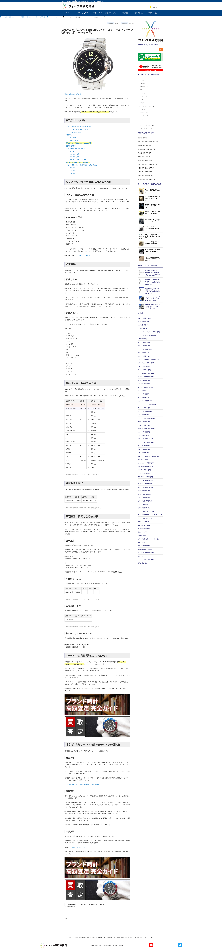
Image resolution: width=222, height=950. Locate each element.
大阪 (148, 164)
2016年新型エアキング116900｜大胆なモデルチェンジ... (152, 250)
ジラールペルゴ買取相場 (145, 387)
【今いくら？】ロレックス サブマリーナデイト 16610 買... (152, 227)
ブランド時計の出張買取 (145, 497)
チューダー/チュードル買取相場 (147, 404)
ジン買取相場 (142, 390)
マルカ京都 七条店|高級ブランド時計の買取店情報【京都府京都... (152, 236)
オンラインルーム (147, 937)
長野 (147, 153)
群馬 (150, 145)
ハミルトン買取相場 (144, 425)
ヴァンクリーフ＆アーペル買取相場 (148, 335)
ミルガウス (142, 99)
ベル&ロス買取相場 (144, 459)
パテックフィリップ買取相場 (146, 418)
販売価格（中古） (75, 157)
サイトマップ (129, 937)
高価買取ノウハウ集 (144, 525)
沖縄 (154, 179)
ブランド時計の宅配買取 (145, 501)
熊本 (144, 179)
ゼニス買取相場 (143, 397)
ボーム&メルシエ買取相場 (146, 463)
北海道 (145, 138)
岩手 (146, 141)
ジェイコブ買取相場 (144, 370)
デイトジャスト (143, 103)
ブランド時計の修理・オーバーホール (148, 539)
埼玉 (151, 149)
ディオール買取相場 (144, 407)
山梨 (144, 153)
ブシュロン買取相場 (144, 435)
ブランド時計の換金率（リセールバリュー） (150, 514)
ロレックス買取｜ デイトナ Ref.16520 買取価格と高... (152, 242)
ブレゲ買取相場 (143, 452)
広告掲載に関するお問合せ (115, 937)
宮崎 (147, 179)
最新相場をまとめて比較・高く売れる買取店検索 (89, 1)
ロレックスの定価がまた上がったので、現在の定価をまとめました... (152, 258)
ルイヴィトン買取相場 (145, 483)
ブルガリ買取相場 (144, 449)
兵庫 (151, 164)
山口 (148, 168)
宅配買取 (72, 170)
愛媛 (146, 171)
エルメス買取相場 (144, 345)
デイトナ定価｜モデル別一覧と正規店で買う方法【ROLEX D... (152, 198)
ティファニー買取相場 (145, 411)
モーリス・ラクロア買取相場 (146, 559)
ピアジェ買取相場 (144, 432)
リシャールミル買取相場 (145, 480)
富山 (143, 156)
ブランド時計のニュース (145, 518)
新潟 (150, 153)
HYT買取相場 (142, 338)
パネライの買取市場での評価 (79, 129)
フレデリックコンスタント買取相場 (148, 456)
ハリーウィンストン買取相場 (146, 428)
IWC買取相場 (142, 328)
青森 (143, 141)
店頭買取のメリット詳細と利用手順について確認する (84, 784)
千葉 (154, 149)
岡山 (146, 168)
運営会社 (138, 937)
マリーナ (68, 918)
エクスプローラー (144, 86)
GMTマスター (143, 90)
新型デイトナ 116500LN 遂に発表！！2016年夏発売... (152, 212)
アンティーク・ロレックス (146, 125)
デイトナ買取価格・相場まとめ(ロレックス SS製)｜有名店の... (152, 191)
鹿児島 (150, 179)
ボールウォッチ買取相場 (145, 466)
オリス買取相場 (143, 352)
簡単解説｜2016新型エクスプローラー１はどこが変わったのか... (152, 206)
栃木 (147, 145)
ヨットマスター (143, 112)
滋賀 (143, 164)
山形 (154, 141)
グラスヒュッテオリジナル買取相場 (148, 359)
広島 (143, 168)
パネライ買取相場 (144, 421)
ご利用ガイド (156, 7)
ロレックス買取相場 (144, 318)
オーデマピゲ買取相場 (145, 349)
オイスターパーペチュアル (146, 106)
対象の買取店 (74, 140)
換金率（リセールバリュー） (79, 159)
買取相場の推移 (71, 146)
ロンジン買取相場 (144, 490)
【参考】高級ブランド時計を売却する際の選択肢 (81, 165)
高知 (151, 171)
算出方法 (72, 151)
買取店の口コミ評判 (144, 545)
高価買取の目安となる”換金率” (75, 148)
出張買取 (72, 173)
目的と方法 (73, 137)
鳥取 (151, 168)
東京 (144, 149)
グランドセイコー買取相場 (146, 363)
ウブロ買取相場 (143, 325)
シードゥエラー (143, 93)
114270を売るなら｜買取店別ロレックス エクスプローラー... (152, 221)
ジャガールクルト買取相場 (146, 376)
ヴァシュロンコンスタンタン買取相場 (149, 332)
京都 (146, 164)
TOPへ (71, 937)
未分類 (140, 556)
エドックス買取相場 (144, 342)
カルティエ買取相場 (144, 356)
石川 (146, 156)
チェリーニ (142, 122)
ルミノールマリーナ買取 (83, 255)
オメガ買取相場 (143, 321)
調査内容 (69, 135)
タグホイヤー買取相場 (145, 401)
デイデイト (142, 119)
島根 (154, 168)
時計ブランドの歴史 (144, 521)
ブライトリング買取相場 (145, 439)
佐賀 (146, 175)
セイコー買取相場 (143, 394)
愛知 (148, 160)
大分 (151, 175)
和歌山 (157, 164)
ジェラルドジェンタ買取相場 (146, 373)
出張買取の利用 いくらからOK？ (80, 847)
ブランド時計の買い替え (145, 508)
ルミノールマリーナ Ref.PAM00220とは (78, 126)
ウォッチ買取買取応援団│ (69, 1)
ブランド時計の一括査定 (145, 504)
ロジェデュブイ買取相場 (145, 487)
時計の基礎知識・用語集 (145, 549)
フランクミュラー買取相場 (146, 442)
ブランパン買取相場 (144, 445)
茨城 (144, 145)
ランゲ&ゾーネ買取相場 (145, 477)
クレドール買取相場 (144, 366)
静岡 (143, 160)
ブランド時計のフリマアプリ (146, 511)
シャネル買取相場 (144, 380)
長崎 (148, 175)
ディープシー (143, 96)
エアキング (142, 109)
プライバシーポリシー (98, 937)
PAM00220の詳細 (75, 132)
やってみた (141, 542)
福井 (148, 156)
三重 (151, 160)
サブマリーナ (143, 83)
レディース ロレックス (145, 128)
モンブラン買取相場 (144, 470)
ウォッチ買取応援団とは (82, 937)
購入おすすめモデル (144, 528)
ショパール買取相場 (144, 383)
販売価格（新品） (75, 154)
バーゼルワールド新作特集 (146, 552)
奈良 (154, 164)
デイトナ (141, 80)
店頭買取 (72, 167)
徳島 (148, 171)
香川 (143, 171)
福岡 (143, 175)
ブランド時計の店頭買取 (145, 494)
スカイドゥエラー (144, 115)
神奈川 (147, 149)
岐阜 (146, 160)
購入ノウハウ (142, 532)
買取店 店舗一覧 (144, 563)
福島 (157, 141)
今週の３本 (142, 535)
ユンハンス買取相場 (144, 473)
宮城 (148, 141)
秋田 (151, 141)
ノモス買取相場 (143, 414)
